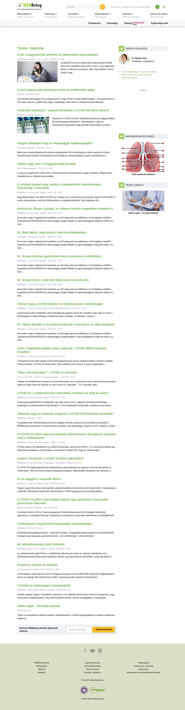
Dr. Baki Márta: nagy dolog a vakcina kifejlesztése (51, 232)
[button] (25, 16)
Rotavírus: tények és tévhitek (37, 565)
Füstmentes (94, 23)
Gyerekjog (112, 23)
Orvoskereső (116, 7)
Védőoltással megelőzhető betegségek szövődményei (54, 523)
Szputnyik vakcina (129, 78)
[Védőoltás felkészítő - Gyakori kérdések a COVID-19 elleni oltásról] (33, 126)
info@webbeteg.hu (95, 680)
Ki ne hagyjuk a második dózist (39, 479)
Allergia (128, 23)
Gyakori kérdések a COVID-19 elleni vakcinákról (50, 458)
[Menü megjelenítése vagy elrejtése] (164, 7)
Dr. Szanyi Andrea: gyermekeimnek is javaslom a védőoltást (59, 256)
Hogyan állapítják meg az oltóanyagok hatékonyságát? (55, 143)
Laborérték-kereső (144, 7)
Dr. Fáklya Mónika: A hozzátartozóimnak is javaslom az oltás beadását (65, 324)
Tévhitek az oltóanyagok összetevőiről (43, 585)
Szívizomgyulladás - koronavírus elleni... (139, 72)
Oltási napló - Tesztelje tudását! (39, 606)
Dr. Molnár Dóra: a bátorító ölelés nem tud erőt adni (53, 280)
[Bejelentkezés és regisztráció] (157, 7)
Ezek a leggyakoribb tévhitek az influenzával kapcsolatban (57, 54)
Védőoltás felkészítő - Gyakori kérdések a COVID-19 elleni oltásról (63, 110)
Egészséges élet (159, 23)
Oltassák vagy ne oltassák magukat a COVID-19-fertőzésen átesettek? (65, 413)
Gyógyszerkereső (129, 7)
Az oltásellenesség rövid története (41, 544)
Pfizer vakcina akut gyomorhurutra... (137, 75)
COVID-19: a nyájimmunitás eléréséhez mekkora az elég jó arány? (63, 393)
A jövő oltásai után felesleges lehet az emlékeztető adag (56, 90)
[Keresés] (102, 7)
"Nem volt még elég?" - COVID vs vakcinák (47, 372)
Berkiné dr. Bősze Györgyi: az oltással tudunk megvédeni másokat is (65, 208)
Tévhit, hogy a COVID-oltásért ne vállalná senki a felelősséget (60, 304)
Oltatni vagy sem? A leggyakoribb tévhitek (46, 164)
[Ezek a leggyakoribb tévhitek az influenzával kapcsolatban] (37, 72)
